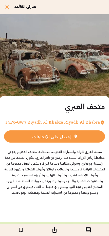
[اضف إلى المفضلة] (21, 230)
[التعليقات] (88, 230)
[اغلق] (7, 7)
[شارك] (54, 230)
